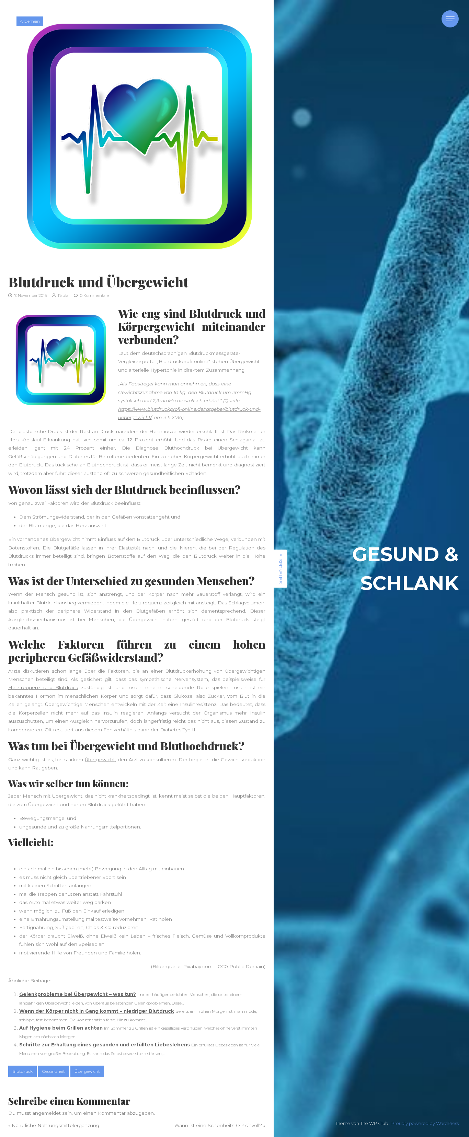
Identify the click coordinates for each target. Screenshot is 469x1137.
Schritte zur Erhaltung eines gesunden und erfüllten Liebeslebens (104, 1044)
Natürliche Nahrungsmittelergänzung (55, 1125)
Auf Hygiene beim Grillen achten (61, 1028)
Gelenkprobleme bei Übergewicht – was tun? (77, 994)
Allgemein (30, 21)
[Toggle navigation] (450, 18)
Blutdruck (22, 1071)
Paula (62, 295)
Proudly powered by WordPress (425, 1123)
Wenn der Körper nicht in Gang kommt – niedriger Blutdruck (96, 1011)
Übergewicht (100, 759)
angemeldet (46, 1113)
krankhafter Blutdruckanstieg (42, 602)
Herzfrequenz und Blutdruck (43, 687)
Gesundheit (53, 1071)
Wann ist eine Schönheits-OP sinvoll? (218, 1125)
